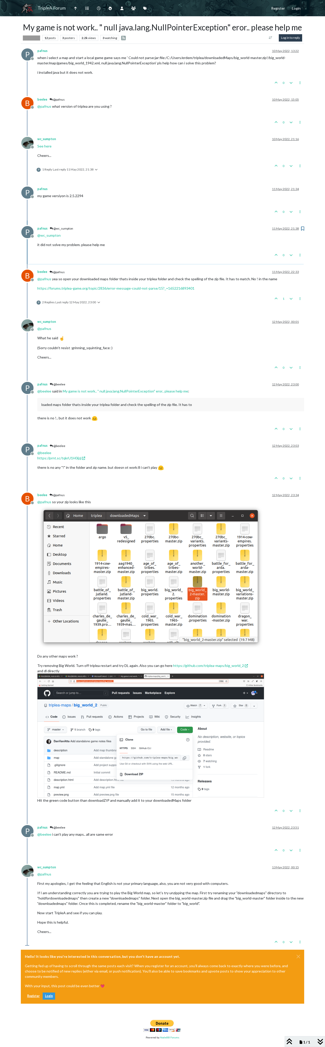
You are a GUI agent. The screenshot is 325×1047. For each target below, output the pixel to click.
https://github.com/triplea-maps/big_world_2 (208, 665)
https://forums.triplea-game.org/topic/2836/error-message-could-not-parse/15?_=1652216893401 (115, 288)
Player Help (31, 37)
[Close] (298, 956)
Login (49, 996)
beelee (42, 99)
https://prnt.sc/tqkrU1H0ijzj (59, 458)
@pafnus (59, 99)
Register (33, 996)
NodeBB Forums (169, 1037)
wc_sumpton (46, 139)
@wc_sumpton (63, 228)
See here (44, 146)
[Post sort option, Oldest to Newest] (270, 37)
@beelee (59, 384)
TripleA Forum (52, 8)
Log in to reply (290, 38)
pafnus (42, 51)
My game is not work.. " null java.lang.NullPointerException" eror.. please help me (125, 391)
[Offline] (29, 142)
